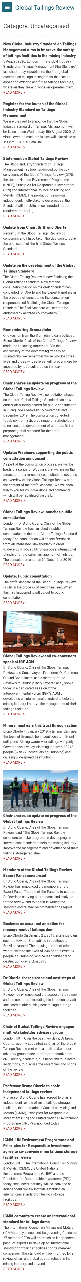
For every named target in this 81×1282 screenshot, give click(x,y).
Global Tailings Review (45, 7)
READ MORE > (14, 92)
